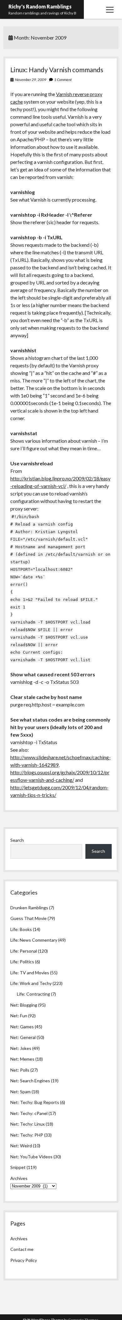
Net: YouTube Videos (31, 1156)
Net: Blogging (23, 1005)
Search (17, 840)
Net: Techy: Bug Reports (34, 1102)
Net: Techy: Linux (27, 1124)
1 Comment (63, 79)
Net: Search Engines (30, 1080)
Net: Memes (22, 1059)
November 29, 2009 (30, 79)
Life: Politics (22, 961)
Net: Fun (18, 1015)
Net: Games (22, 1026)
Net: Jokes (20, 1048)
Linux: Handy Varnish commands (56, 69)
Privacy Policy (23, 1260)
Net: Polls (19, 1070)
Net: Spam (20, 1091)
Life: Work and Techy (31, 983)
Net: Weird (21, 1145)
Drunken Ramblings (29, 907)
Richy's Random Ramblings (40, 6)
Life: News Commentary (33, 940)
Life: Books (21, 929)
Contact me (21, 1249)
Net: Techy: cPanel (29, 1113)
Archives (19, 1178)
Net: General (23, 1037)
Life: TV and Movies (29, 972)
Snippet (18, 1167)
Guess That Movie (28, 918)
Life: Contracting (33, 994)
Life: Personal (23, 951)
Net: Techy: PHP (26, 1135)
